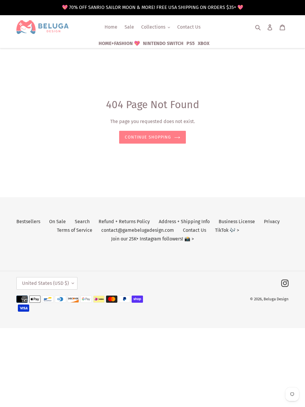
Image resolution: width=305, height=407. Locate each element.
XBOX (203, 43)
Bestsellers (28, 221)
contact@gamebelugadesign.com (137, 230)
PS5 (190, 43)
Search (82, 221)
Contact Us (194, 230)
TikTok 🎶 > (227, 230)
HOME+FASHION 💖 (119, 43)
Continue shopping (148, 137)
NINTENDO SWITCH (163, 43)
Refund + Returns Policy (124, 221)
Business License (237, 221)
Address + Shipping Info (184, 221)
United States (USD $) (45, 283)
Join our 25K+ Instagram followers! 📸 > (152, 239)
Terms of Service (74, 230)
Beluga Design (276, 299)
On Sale (57, 221)
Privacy (272, 221)
